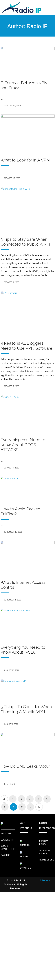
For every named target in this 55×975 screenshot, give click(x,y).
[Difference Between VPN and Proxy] (28, 61)
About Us (6, 833)
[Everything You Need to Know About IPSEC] (28, 624)
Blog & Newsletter (8, 847)
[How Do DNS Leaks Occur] (28, 746)
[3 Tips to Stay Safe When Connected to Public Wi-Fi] (28, 209)
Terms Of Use (46, 859)
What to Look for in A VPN (25, 160)
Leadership (7, 839)
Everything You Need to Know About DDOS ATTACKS (23, 444)
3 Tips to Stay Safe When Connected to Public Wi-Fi (25, 242)
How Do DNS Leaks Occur (25, 766)
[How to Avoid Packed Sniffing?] (28, 489)
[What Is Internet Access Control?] (28, 558)
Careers (5, 855)
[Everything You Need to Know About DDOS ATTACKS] (28, 414)
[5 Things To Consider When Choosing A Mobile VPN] (28, 689)
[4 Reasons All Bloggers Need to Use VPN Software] (28, 313)
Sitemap (45, 880)
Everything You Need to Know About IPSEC (23, 650)
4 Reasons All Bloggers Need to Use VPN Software (26, 345)
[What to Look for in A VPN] (28, 134)
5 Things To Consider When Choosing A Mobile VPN (26, 709)
